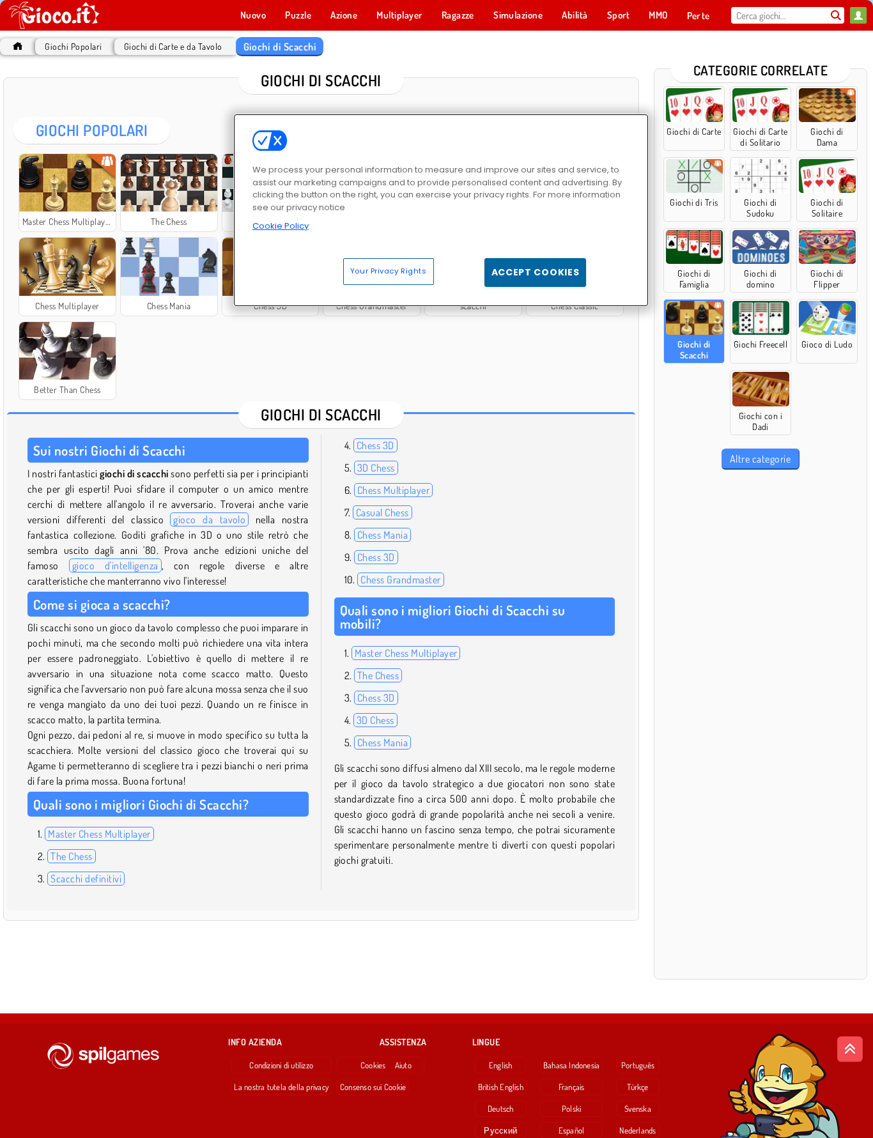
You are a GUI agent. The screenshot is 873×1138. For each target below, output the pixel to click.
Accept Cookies (535, 272)
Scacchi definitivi (85, 878)
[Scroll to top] (850, 1049)
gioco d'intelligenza (115, 565)
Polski (571, 1108)
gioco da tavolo (209, 519)
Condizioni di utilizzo (281, 1065)
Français (572, 1087)
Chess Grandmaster (400, 579)
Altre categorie (760, 458)
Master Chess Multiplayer (99, 833)
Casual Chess (382, 512)
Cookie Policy (280, 226)
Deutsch (501, 1108)
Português (637, 1065)
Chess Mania (382, 534)
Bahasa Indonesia (571, 1065)
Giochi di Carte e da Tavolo (173, 46)
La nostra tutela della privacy (281, 1087)
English (501, 1065)
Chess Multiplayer (393, 490)
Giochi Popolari (73, 46)
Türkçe (637, 1087)
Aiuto (403, 1065)
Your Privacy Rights (388, 271)
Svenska (637, 1108)
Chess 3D (375, 445)
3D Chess (376, 467)
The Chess (71, 856)
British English (500, 1087)
